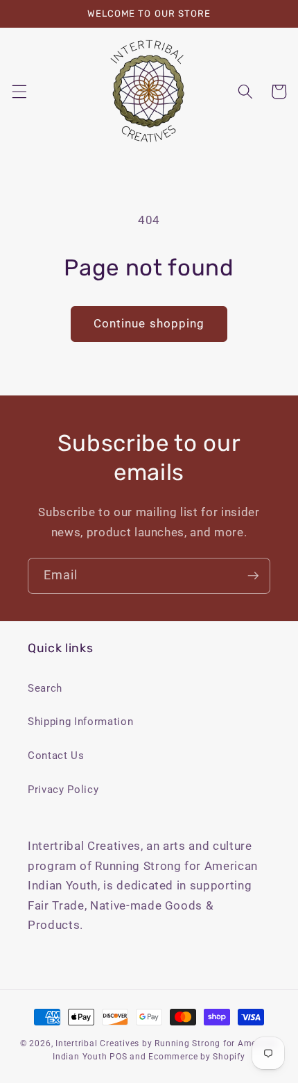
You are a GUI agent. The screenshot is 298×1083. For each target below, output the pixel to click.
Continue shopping (149, 323)
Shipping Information (80, 721)
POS (118, 1056)
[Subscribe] (253, 576)
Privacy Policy (63, 789)
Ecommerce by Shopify (196, 1056)
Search (45, 688)
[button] (18, 91)
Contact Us (56, 755)
